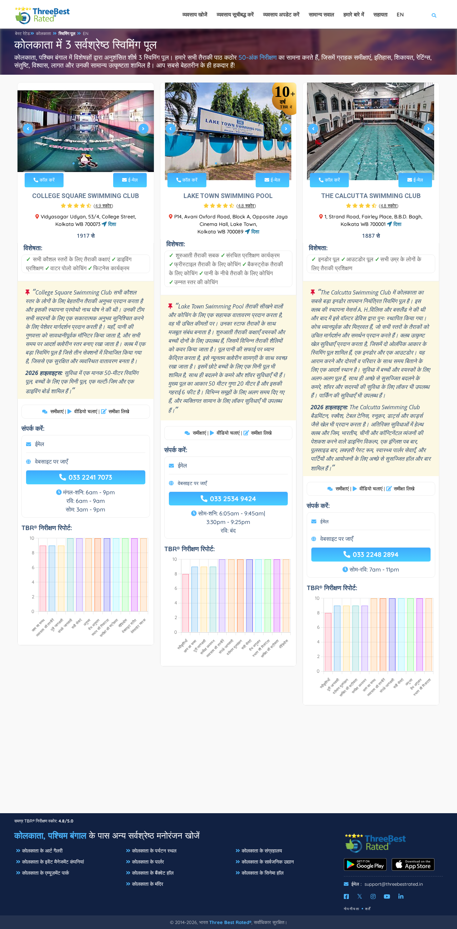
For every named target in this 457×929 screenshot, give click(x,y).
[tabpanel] (85, 131)
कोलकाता (43, 33)
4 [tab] (91, 163)
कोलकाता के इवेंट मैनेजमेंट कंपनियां (53, 862)
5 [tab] (96, 163)
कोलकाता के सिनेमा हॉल (262, 873)
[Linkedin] (400, 896)
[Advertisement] (228, 763)
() (103, 205)
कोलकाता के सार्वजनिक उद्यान (268, 862)
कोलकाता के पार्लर (148, 862)
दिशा (111, 224)
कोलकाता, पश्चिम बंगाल (50, 835)
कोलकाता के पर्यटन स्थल (154, 851)
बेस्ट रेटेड (22, 33)
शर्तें (368, 909)
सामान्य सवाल (321, 14)
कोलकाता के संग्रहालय (262, 851)
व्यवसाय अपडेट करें (281, 14)
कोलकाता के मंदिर (147, 884)
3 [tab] (85, 163)
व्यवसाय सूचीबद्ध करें (235, 14)
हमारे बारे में (353, 14)
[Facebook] (346, 896)
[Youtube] (387, 896)
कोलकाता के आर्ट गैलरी (42, 851)
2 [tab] (79, 163)
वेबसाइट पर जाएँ (51, 461)
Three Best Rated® (230, 922)
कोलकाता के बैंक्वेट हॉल (153, 873)
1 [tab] (73, 163)
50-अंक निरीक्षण (257, 57)
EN (86, 33)
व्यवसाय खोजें (194, 14)
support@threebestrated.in (394, 884)
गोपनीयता (352, 909)
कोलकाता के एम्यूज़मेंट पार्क (45, 873)
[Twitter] (359, 896)
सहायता (380, 14)
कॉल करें (46, 180)
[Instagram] (373, 896)
